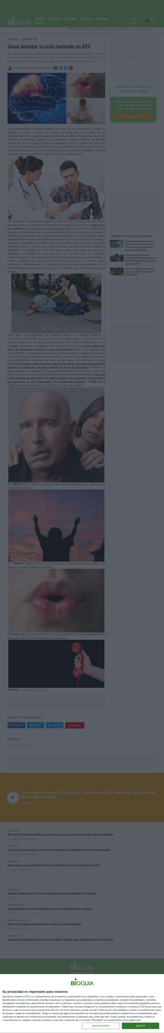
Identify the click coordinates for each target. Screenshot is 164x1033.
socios (32, 996)
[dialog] (82, 1003)
